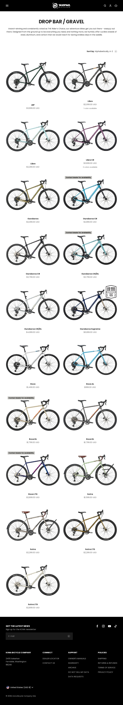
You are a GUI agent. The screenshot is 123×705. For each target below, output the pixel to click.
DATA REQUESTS (75, 676)
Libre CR (90, 160)
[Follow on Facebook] (97, 626)
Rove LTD (32, 494)
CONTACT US (49, 663)
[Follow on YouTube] (109, 626)
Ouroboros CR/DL (90, 273)
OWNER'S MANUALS (77, 658)
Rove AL (90, 384)
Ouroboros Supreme (90, 329)
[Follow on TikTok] (115, 626)
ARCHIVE (72, 667)
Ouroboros (33, 218)
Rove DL (33, 439)
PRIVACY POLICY (105, 672)
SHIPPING (102, 658)
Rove (32, 384)
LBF (33, 105)
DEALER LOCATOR (51, 658)
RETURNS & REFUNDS (107, 663)
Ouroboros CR (90, 218)
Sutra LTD (90, 549)
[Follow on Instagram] (103, 626)
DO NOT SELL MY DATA (78, 672)
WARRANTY (73, 663)
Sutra (90, 494)
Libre (90, 101)
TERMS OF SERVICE (106, 667)
